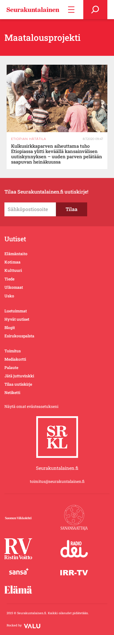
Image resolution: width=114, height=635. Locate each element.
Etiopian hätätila (28, 139)
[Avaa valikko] (71, 9)
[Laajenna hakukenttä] (95, 9)
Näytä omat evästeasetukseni (31, 406)
